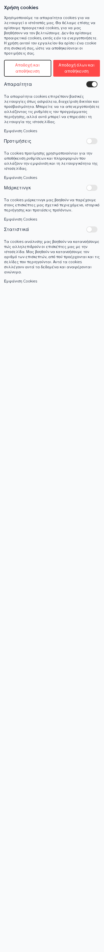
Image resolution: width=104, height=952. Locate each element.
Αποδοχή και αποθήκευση (27, 68)
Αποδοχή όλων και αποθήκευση (77, 68)
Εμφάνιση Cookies (20, 131)
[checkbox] (91, 84)
